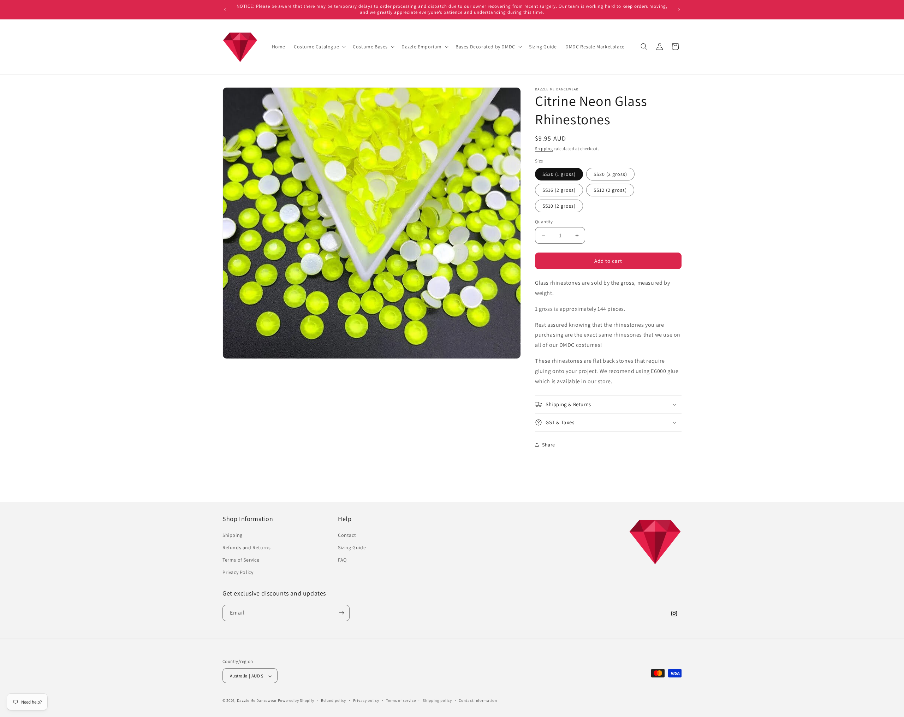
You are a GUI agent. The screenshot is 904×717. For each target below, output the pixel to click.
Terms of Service (241, 559)
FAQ (342, 559)
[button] (319, 46)
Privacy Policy (237, 572)
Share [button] (548, 445)
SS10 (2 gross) (559, 206)
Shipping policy (437, 700)
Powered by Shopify (296, 700)
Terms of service (401, 700)
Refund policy (333, 700)
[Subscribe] (341, 612)
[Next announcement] (679, 9)
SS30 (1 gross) (559, 174)
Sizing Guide (352, 547)
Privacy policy (366, 700)
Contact (347, 535)
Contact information (478, 700)
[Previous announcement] (225, 9)
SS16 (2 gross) (559, 190)
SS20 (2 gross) (610, 174)
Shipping (544, 148)
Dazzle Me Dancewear (257, 700)
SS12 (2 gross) (610, 190)
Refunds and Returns (246, 547)
